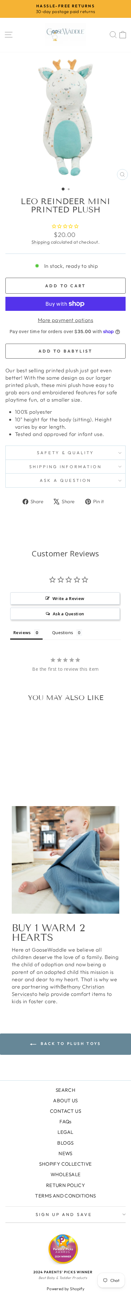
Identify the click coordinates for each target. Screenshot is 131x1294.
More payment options (65, 320)
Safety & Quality (65, 452)
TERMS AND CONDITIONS (65, 1196)
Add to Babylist (65, 351)
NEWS (65, 1153)
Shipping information (65, 466)
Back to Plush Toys (70, 1043)
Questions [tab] (62, 632)
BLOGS (65, 1143)
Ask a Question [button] (68, 614)
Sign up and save (64, 1214)
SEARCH (65, 1090)
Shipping (40, 242)
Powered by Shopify (65, 1288)
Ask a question (65, 480)
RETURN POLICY (65, 1185)
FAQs (65, 1122)
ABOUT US (65, 1100)
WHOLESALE (66, 1174)
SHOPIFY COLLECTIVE (65, 1164)
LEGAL (65, 1132)
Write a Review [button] (68, 598)
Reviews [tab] (22, 632)
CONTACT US (65, 1111)
